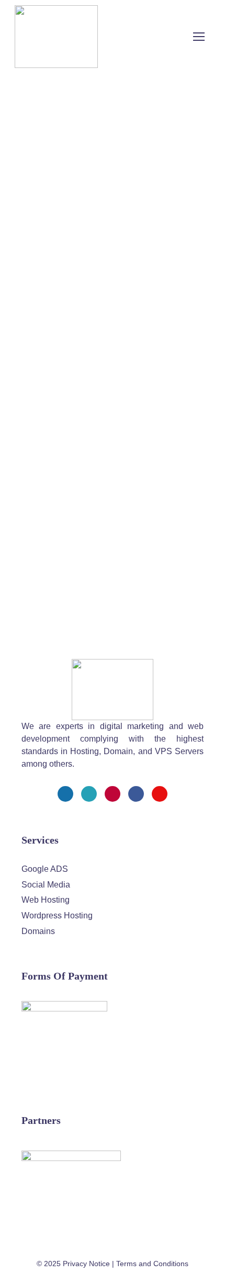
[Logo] (56, 36)
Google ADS (44, 868)
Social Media (45, 884)
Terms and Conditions (152, 1263)
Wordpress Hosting (57, 915)
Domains (38, 931)
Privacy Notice (86, 1263)
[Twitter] (89, 794)
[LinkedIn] (136, 794)
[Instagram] (112, 794)
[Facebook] (65, 794)
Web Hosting (45, 899)
